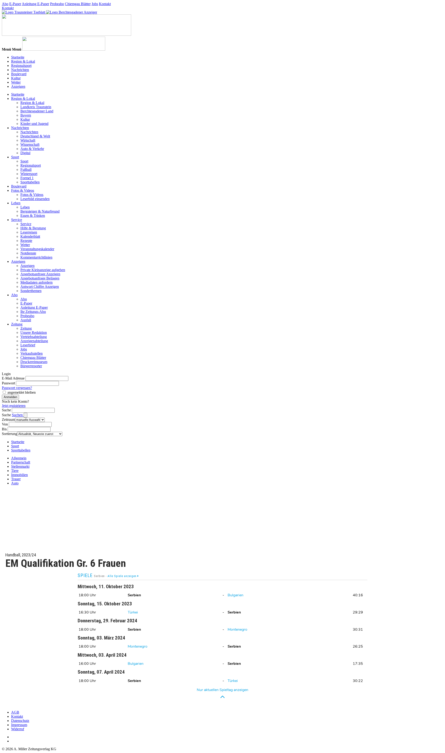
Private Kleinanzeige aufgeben (42, 270)
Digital (25, 153)
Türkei (133, 612)
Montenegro (237, 629)
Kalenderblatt (30, 236)
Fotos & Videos (22, 190)
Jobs (95, 4)
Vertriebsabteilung (33, 337)
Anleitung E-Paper (35, 4)
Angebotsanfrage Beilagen (39, 278)
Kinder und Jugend (34, 124)
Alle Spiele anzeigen (122, 576)
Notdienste (28, 253)
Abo (5, 4)
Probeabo (57, 4)
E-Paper (15, 4)
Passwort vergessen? (17, 388)
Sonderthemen (30, 291)
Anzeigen (18, 86)
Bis (4, 429)
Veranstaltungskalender (37, 249)
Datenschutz (20, 721)
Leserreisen (28, 232)
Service (16, 220)
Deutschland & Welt (35, 136)
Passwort (8, 383)
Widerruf (17, 729)
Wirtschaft (27, 140)
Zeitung (16, 324)
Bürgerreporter (31, 366)
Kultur (16, 78)
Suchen (18, 415)
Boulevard (18, 74)
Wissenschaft (29, 144)
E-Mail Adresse (13, 378)
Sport (15, 157)
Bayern (25, 115)
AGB (15, 712)
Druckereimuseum (33, 362)
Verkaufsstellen (31, 353)
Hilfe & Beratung (33, 228)
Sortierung (9, 434)
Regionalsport (21, 66)
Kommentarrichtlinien (36, 257)
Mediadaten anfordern (36, 282)
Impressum (19, 725)
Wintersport (28, 174)
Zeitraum (8, 420)
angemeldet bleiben (21, 392)
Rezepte (26, 241)
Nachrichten (20, 70)
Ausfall (25, 320)
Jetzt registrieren (13, 406)
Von (5, 424)
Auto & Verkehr (32, 149)
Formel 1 (27, 178)
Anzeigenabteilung (34, 341)
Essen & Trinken (32, 215)
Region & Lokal (23, 61)
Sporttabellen (30, 182)
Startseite (17, 57)
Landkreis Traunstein (35, 107)
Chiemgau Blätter (78, 4)
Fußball (26, 170)
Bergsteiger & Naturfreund (40, 211)
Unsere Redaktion (33, 332)
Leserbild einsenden (35, 199)
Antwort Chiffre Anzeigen (39, 287)
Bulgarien (235, 595)
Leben (15, 203)
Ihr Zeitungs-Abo (33, 312)
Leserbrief (27, 345)
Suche (6, 410)
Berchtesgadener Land (36, 111)
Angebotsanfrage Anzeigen (40, 274)
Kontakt (105, 4)
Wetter (16, 82)
